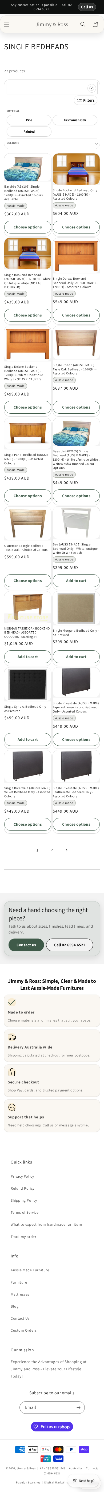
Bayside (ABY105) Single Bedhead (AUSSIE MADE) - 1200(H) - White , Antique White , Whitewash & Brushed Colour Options (76, 459)
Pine (29, 120)
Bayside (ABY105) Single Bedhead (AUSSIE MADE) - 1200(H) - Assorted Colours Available (23, 192)
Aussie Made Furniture (30, 1270)
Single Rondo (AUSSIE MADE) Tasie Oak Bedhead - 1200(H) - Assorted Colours (75, 369)
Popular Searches (28, 1482)
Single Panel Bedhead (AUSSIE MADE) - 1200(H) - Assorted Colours (26, 459)
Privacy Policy (22, 1176)
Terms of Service (25, 1212)
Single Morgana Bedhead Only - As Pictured (76, 632)
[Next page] (66, 850)
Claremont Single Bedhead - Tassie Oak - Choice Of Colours (26, 548)
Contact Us (20, 1318)
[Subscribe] (79, 1407)
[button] (7, 24)
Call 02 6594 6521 (69, 944)
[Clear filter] (91, 88)
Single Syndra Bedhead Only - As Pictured (26, 709)
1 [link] (38, 850)
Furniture (19, 1282)
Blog (14, 1306)
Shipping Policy (24, 1200)
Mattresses (20, 1294)
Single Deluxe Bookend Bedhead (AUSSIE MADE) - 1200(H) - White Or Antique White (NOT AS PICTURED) (23, 373)
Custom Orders (24, 1330)
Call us (87, 6)
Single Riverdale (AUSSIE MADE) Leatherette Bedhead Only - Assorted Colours (76, 792)
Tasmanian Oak (75, 120)
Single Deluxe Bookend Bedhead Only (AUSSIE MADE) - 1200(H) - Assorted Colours (75, 282)
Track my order (23, 1236)
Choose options (28, 226)
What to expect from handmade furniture (46, 1224)
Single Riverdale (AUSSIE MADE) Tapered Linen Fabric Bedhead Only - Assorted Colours (76, 707)
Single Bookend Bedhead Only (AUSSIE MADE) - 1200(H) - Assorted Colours (75, 194)
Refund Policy (22, 1188)
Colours (13, 143)
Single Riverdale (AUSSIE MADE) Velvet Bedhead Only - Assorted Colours (27, 792)
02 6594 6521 (52, 1473)
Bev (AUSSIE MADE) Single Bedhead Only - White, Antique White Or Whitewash (75, 548)
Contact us (26, 944)
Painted (28, 131)
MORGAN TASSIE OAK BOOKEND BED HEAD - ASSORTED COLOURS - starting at (27, 632)
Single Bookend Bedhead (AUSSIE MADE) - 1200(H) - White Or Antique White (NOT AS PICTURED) (27, 281)
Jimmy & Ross (26, 1468)
